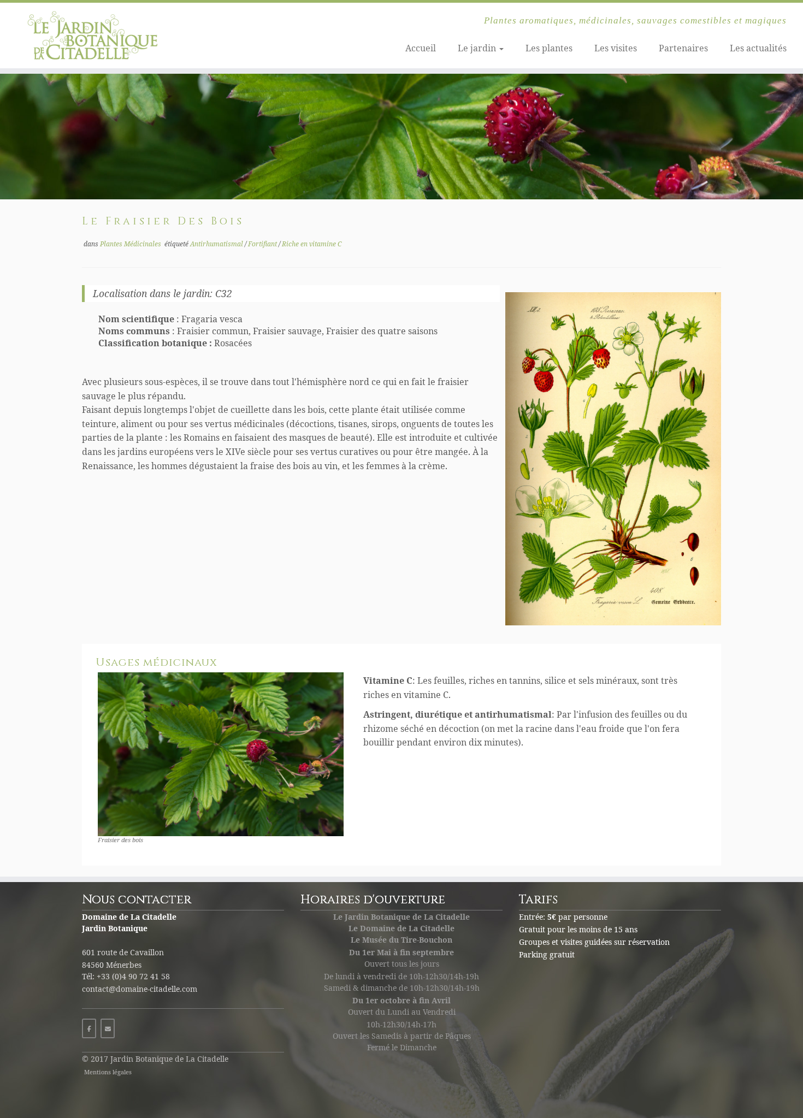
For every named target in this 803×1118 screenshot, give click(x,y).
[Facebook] (89, 1028)
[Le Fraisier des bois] (401, 136)
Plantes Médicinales (131, 244)
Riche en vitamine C (312, 244)
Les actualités (758, 48)
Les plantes (549, 48)
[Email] (108, 1028)
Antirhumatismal (217, 244)
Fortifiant (263, 244)
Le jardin (478, 48)
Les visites (615, 48)
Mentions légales (108, 1072)
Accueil (420, 48)
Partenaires (683, 48)
